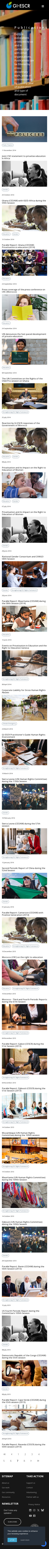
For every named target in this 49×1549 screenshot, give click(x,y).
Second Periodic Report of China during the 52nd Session (23, 869)
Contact (29, 1487)
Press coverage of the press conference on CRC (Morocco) (23, 290)
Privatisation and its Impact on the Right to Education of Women (24, 468)
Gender (5, 189)
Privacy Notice (34, 1504)
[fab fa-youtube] (30, 1515)
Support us (30, 1483)
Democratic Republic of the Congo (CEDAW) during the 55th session (24, 1356)
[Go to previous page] (12, 1454)
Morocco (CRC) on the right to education (22, 957)
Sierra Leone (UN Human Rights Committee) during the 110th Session (24, 780)
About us (5, 1483)
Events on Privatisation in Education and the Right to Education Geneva (24, 646)
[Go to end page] (38, 1460)
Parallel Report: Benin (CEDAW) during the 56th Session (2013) (23, 1267)
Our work (5, 1487)
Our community (8, 1492)
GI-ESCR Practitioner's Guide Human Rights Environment (23, 735)
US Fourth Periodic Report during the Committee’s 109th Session (20, 1312)
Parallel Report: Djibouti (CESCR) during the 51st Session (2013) (23, 1089)
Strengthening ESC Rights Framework (15, 412)
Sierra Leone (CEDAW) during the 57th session (21, 824)
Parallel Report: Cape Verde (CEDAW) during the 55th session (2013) (24, 1401)
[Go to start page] (4, 1454)
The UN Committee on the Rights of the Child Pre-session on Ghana (22, 379)
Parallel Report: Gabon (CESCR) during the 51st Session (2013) (23, 1045)
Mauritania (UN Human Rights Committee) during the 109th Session (23, 1178)
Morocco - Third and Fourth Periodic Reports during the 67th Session (24, 1000)
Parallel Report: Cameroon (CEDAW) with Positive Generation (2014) (22, 913)
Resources (6, 1497)
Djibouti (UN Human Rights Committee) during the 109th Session (22, 1223)
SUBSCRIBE (12, 1522)
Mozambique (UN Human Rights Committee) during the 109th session (21, 1134)
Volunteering (31, 1492)
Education (6, 234)
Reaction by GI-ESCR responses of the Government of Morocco (21, 424)
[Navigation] (43, 6)
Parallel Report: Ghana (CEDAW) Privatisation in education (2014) (18, 246)
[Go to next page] (31, 1460)
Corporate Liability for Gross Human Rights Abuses (23, 691)
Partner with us (32, 1497)
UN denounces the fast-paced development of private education (24, 335)
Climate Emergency (9, 724)
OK (13, 1540)
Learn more (25, 1540)
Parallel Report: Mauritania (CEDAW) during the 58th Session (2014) (24, 602)
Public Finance (8, 145)
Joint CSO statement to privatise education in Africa (24, 157)
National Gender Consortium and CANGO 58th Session (22, 557)
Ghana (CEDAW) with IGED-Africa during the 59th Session (24, 201)
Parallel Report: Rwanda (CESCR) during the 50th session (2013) (23, 1445)
